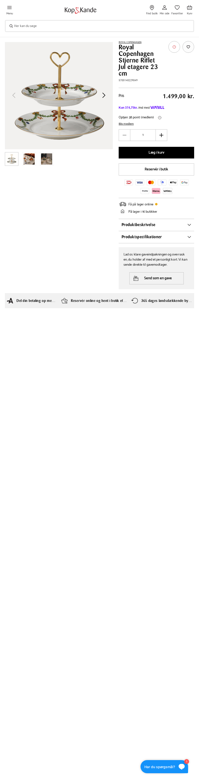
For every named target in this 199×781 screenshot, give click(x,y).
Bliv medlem (126, 124)
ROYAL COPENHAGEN (130, 42)
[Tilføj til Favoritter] (188, 47)
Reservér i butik (156, 169)
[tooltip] (174, 47)
